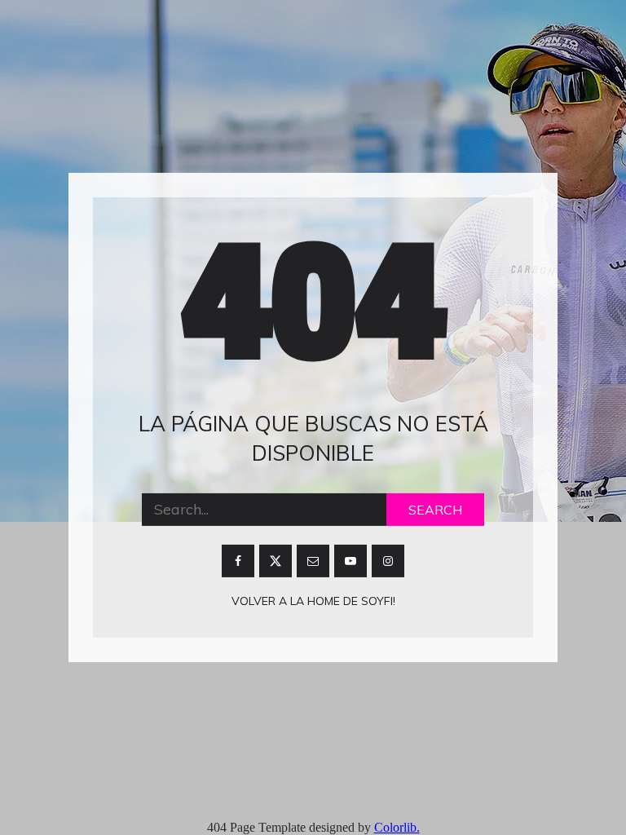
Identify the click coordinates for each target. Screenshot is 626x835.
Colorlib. (397, 827)
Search (435, 509)
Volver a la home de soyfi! (313, 601)
